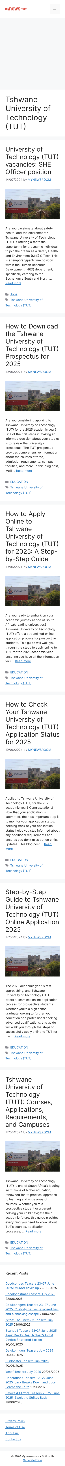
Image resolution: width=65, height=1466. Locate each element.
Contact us (13, 1439)
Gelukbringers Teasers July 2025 (29, 1350)
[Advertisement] (32, 52)
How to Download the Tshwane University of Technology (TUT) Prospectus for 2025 (32, 345)
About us (12, 1433)
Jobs (13, 294)
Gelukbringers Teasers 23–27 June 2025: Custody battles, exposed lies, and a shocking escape (32, 1309)
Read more (13, 283)
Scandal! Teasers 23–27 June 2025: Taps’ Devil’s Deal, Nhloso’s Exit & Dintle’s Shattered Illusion (31, 1335)
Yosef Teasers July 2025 (23, 1372)
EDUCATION (19, 482)
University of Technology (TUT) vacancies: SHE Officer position (32, 160)
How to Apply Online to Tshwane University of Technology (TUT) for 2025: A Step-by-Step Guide (32, 536)
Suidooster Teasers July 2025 (27, 1361)
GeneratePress (32, 1460)
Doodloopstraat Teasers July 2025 (30, 1294)
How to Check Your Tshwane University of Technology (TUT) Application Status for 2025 (32, 723)
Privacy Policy (15, 1421)
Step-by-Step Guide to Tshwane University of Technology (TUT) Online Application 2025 (32, 910)
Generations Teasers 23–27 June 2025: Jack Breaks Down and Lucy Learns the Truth (30, 1382)
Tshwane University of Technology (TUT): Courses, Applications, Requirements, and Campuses (29, 1102)
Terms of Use (15, 1427)
